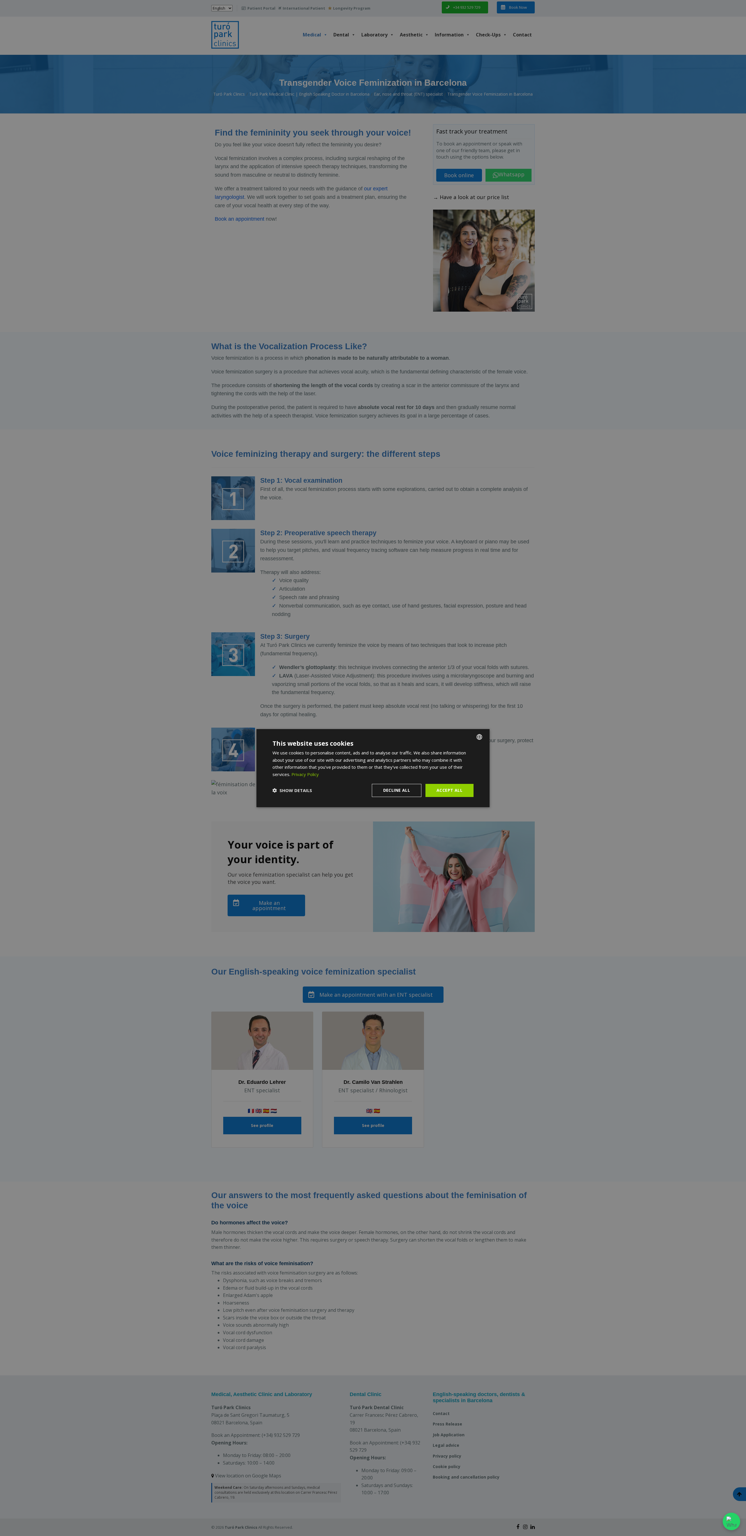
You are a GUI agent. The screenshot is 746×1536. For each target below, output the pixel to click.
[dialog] (373, 768)
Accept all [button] (449, 790)
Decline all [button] (396, 790)
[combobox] (479, 737)
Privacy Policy (305, 774)
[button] (292, 790)
